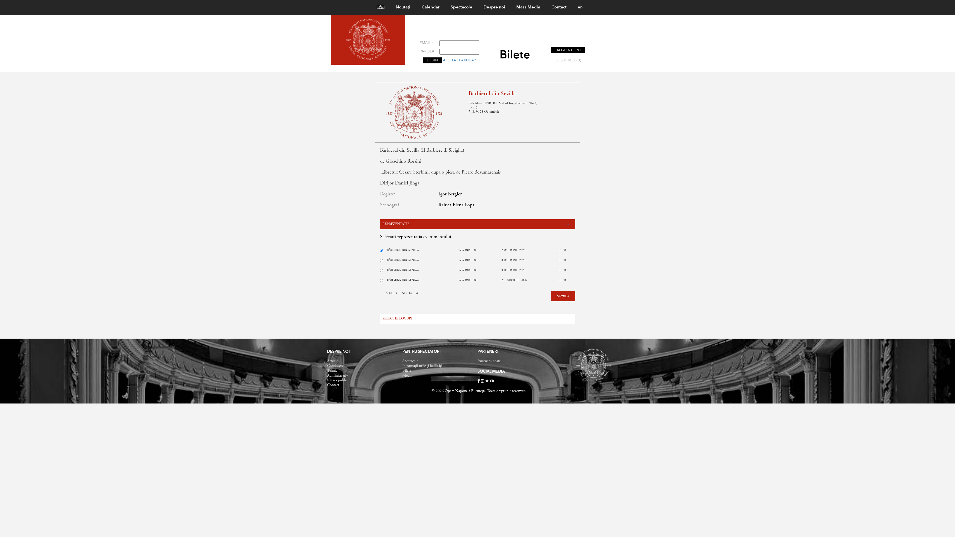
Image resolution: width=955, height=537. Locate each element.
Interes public (337, 380)
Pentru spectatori (421, 352)
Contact (559, 7)
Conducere (335, 366)
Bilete (406, 371)
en (580, 7)
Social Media (491, 372)
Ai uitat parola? (459, 60)
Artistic (332, 361)
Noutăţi (403, 7)
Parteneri (488, 352)
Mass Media (528, 7)
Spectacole (461, 7)
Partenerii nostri (489, 361)
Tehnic (332, 371)
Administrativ (337, 376)
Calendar (430, 7)
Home (378, 7)
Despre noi (494, 7)
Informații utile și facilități (422, 366)
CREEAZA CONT (568, 50)
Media (407, 376)
